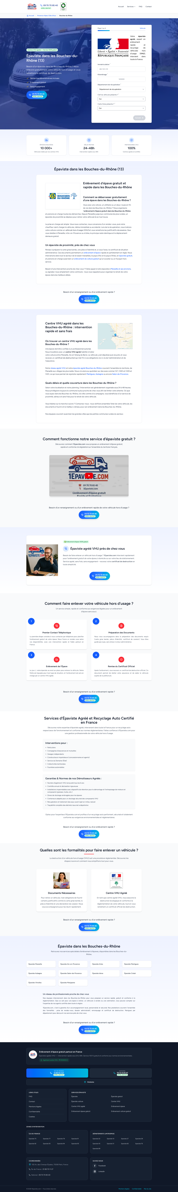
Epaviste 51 (110, 1144)
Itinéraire (90, 1082)
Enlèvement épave (118, 1106)
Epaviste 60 (125, 1144)
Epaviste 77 (46, 1139)
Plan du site (147, 1189)
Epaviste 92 (32, 1144)
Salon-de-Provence (120, 374)
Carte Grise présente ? (106, 104)
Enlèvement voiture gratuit (121, 1111)
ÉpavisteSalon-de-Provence (71, 973)
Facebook (102, 1166)
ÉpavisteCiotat (130, 973)
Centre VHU (115, 1101)
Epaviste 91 (75, 1139)
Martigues (91, 374)
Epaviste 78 (61, 1139)
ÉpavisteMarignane (67, 983)
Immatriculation (104, 64)
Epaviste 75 (32, 1139)
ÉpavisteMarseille (35, 964)
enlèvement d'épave (92, 253)
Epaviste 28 (139, 1139)
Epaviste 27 (125, 1139)
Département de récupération (109, 84)
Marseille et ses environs (121, 269)
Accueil (121, 7)
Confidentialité (34, 1112)
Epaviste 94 (61, 1144)
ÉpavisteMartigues (131, 964)
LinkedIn (101, 1171)
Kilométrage (103, 74)
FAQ (140, 7)
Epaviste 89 (96, 1148)
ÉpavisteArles (97, 964)
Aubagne (99, 374)
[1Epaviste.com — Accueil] (33, 1054)
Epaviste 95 (75, 1144)
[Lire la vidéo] (89, 475)
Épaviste (74, 1096)
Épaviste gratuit (117, 1096)
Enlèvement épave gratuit (80, 1111)
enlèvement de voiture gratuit (86, 259)
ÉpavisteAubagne (35, 973)
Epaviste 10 (110, 1139)
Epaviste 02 (96, 1139)
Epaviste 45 (96, 1144)
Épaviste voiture (77, 1101)
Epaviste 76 (139, 1144)
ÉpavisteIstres (97, 973)
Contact (149, 7)
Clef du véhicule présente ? (108, 95)
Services (130, 7)
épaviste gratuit (125, 256)
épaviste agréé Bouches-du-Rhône (87, 368)
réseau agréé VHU (58, 368)
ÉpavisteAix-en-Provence (70, 964)
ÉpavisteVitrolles (35, 983)
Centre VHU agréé (78, 1106)
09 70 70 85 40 (50, 5)
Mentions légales (35, 1107)
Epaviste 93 (46, 1144)
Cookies (32, 1117)
